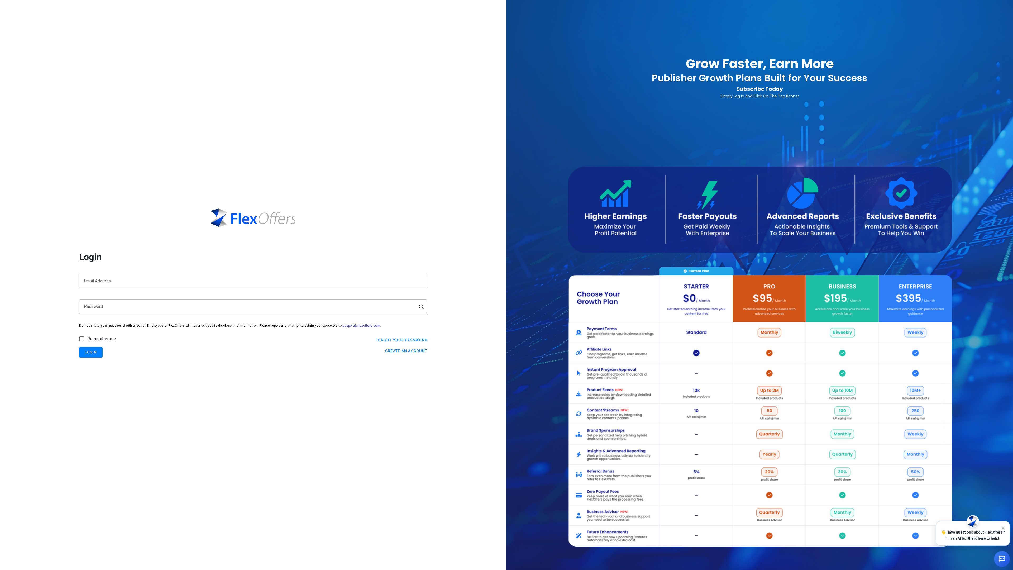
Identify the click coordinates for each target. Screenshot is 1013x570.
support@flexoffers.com (361, 325)
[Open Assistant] (1002, 559)
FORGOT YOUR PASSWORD (401, 340)
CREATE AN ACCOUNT (406, 351)
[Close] (1003, 528)
